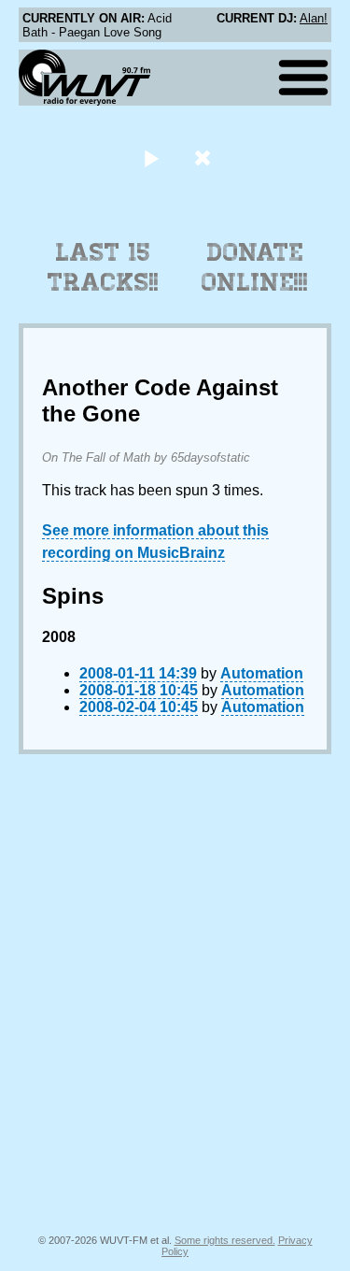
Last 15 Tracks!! (103, 267)
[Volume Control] (205, 157)
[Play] (152, 157)
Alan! (314, 18)
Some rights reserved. (225, 1240)
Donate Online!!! (255, 267)
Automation (261, 673)
